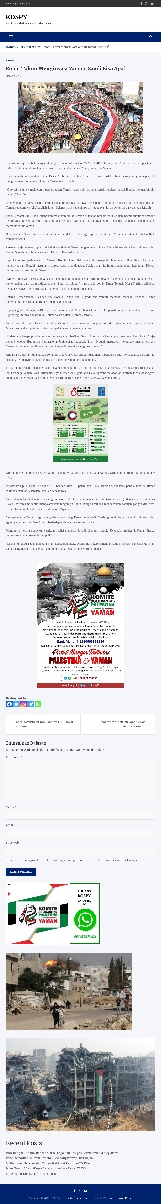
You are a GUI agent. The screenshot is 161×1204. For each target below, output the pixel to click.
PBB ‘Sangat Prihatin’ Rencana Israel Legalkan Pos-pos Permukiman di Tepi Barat (62, 1153)
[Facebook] (141, 4)
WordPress (125, 1198)
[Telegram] (30, 704)
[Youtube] (152, 4)
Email (11, 825)
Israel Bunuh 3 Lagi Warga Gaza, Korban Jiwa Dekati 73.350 (46, 1168)
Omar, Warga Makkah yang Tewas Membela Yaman (121, 724)
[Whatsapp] (38, 704)
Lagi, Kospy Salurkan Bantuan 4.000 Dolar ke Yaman (44, 724)
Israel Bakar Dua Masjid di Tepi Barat (31, 1174)
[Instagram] (146, 4)
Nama (11, 807)
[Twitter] (16, 704)
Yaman (10, 60)
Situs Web (12, 842)
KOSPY (16, 17)
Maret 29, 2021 (14, 76)
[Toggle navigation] (11, 37)
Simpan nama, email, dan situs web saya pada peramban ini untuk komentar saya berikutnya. (74, 860)
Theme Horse (82, 1198)
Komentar (14, 757)
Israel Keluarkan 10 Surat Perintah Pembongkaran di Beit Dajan (49, 1158)
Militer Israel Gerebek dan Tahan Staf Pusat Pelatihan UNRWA (48, 1163)
